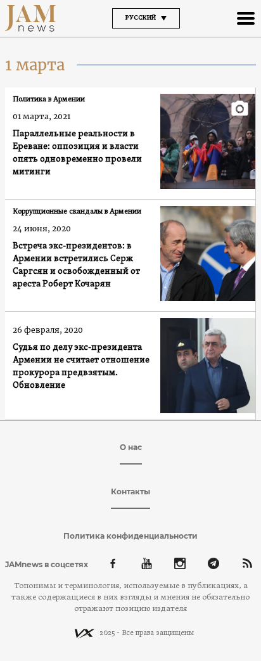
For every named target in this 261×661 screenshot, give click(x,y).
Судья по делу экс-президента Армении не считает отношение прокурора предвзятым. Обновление (81, 366)
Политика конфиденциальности (130, 536)
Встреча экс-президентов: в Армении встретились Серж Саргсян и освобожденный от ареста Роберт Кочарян (76, 265)
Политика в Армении (49, 99)
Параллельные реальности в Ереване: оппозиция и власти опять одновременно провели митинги (77, 153)
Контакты (130, 491)
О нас (131, 447)
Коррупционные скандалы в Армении (77, 212)
